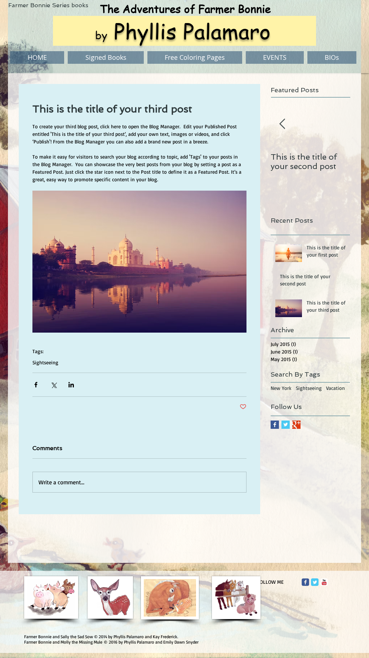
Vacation (335, 388)
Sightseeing (45, 362)
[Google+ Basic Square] (296, 425)
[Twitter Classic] (315, 582)
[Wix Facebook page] (305, 582)
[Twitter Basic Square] (285, 425)
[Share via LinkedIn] (71, 384)
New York (281, 388)
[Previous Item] (282, 124)
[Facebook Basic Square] (275, 425)
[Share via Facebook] (35, 384)
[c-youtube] (324, 582)
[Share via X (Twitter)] (53, 384)
